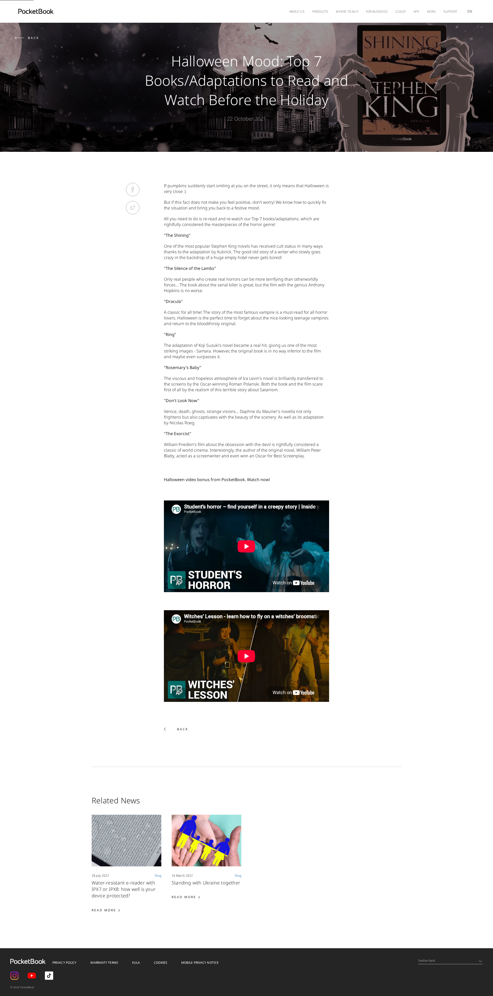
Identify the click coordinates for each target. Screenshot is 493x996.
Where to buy (347, 11)
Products (320, 11)
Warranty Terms (104, 962)
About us (297, 11)
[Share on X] (132, 207)
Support (450, 11)
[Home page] (35, 11)
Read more (106, 910)
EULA (136, 962)
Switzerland (426, 960)
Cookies (160, 962)
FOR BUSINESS (377, 11)
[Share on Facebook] (132, 189)
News (431, 11)
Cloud (400, 11)
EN (469, 11)
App (416, 11)
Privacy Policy (64, 962)
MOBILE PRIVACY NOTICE (200, 962)
